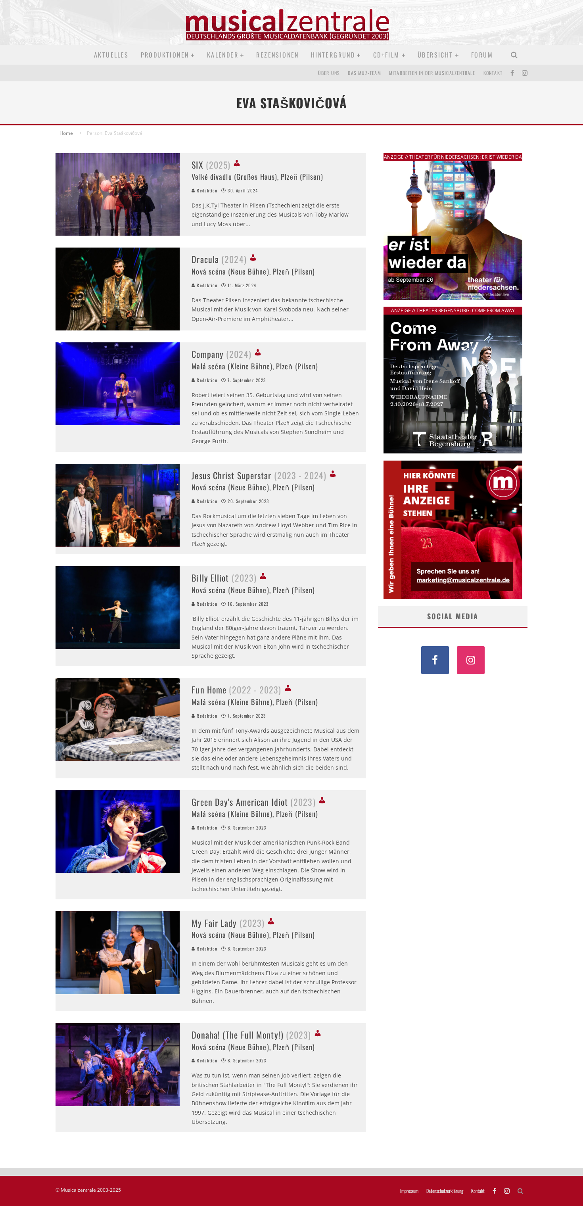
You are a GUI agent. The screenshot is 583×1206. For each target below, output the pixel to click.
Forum (482, 55)
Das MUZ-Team (364, 72)
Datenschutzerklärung (444, 1191)
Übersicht (435, 55)
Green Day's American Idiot (253, 801)
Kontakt (492, 72)
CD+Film (386, 55)
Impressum (409, 1191)
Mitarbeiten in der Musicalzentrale (432, 72)
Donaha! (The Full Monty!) (251, 1034)
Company (221, 354)
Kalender (222, 55)
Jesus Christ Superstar (259, 475)
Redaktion (206, 190)
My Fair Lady (228, 922)
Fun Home (236, 689)
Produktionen (165, 55)
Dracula (219, 259)
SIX (211, 164)
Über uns (329, 72)
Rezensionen (277, 55)
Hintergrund (333, 55)
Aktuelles (111, 55)
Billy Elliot (224, 577)
